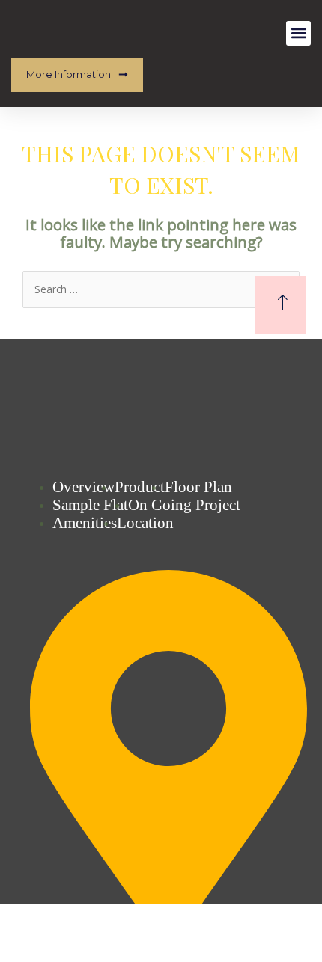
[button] (298, 33)
